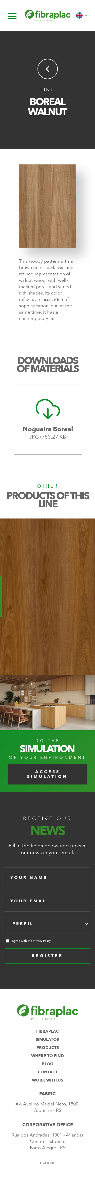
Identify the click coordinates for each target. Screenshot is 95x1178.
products (47, 1047)
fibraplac (47, 1031)
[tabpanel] (48, 420)
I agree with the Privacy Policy (31, 941)
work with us (47, 1080)
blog (47, 1064)
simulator (48, 1039)
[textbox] (24, 924)
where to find (47, 1056)
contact (48, 1072)
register (47, 956)
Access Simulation (47, 774)
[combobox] (47, 923)
